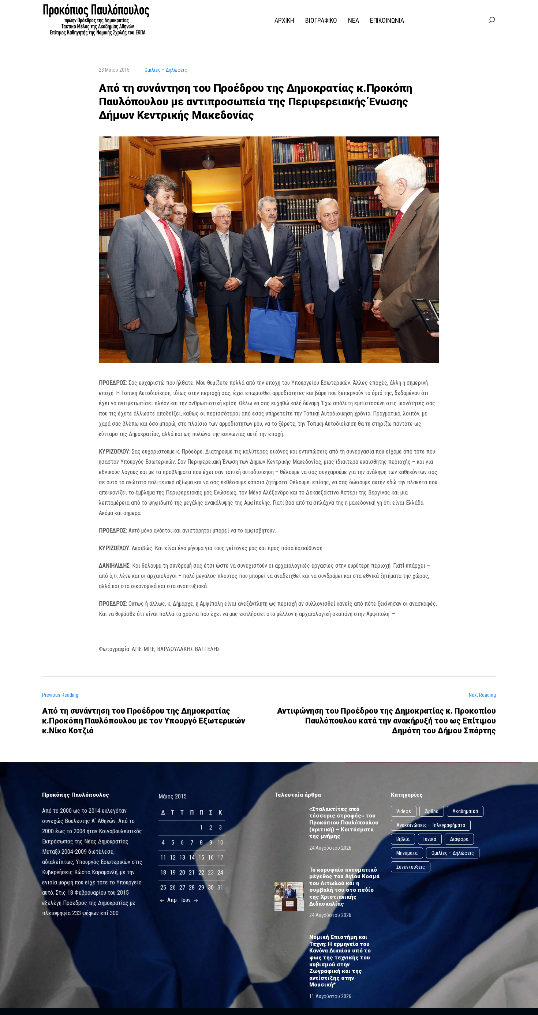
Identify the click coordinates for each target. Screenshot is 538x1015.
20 (182, 872)
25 (163, 887)
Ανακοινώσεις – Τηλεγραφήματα (430, 825)
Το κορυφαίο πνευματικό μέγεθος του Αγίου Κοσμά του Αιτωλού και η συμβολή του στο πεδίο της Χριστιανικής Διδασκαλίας (344, 886)
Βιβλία (403, 839)
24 (220, 872)
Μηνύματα (407, 853)
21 (192, 872)
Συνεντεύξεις (410, 867)
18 (163, 872)
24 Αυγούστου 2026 (330, 848)
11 (163, 857)
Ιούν (186, 899)
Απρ (171, 899)
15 (201, 857)
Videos (403, 811)
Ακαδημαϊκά (465, 811)
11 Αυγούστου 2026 (330, 996)
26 (173, 887)
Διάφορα (459, 839)
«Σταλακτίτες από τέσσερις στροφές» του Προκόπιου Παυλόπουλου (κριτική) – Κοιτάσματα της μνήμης (343, 822)
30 (211, 887)
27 (182, 887)
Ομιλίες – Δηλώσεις (166, 70)
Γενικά (429, 839)
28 (192, 887)
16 (211, 857)
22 (201, 872)
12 (173, 857)
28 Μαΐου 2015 (114, 70)
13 (182, 857)
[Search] (491, 20)
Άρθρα (431, 811)
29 (201, 887)
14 (192, 857)
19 (173, 872)
